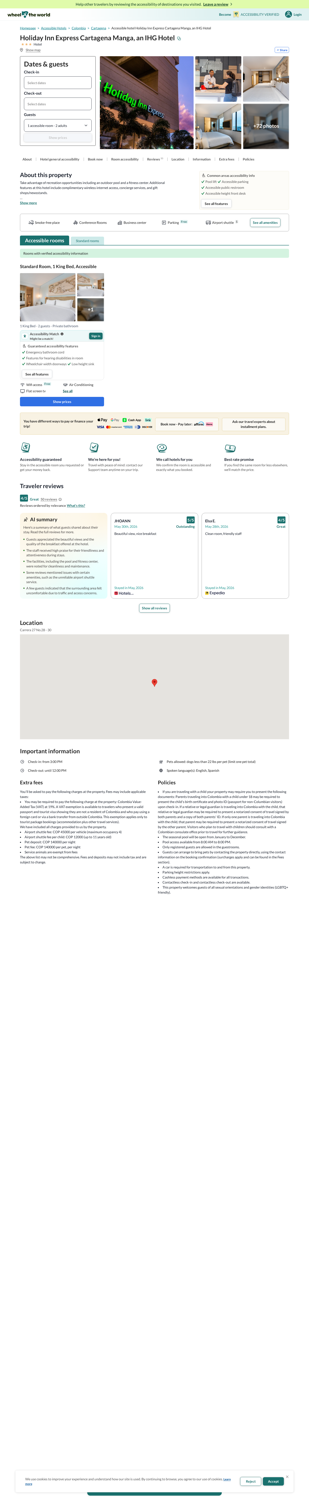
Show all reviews (154, 608)
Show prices (58, 137)
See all (68, 391)
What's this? (76, 505)
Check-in (31, 72)
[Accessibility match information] (62, 334)
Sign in (95, 336)
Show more (28, 203)
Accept (273, 1481)
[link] (27, 159)
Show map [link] (33, 50)
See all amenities (265, 222)
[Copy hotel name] (179, 38)
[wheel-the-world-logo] (28, 14)
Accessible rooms (44, 240)
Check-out (33, 93)
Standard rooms (87, 241)
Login (298, 14)
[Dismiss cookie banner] (287, 1476)
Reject (251, 1481)
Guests (30, 114)
